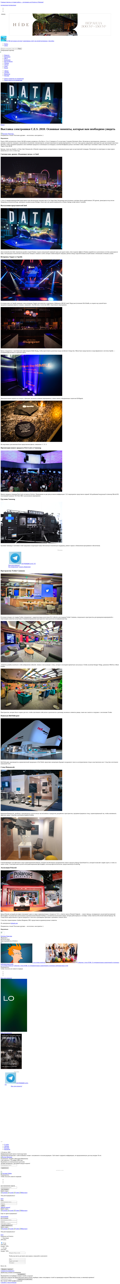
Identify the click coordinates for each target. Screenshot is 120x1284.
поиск (6, 45)
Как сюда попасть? (14, 565)
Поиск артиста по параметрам (13, 80)
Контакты (7, 1149)
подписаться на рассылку (25, 1279)
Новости (6, 55)
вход (2, 1198)
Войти (6, 44)
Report (6, 68)
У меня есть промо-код (7, 1271)
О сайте (6, 1144)
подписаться (4, 1168)
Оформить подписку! (7, 1269)
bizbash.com (14, 923)
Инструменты (8, 61)
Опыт (6, 66)
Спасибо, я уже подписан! (8, 1282)
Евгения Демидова (8, 133)
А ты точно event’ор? (39, 962)
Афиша (6, 71)
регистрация (4, 1216)
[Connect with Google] (11, 1192)
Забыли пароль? (5, 1207)
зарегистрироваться (6, 1225)
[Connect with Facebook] (4, 1192)
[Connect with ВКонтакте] (23, 1192)
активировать (21, 1274)
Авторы (6, 72)
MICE (6, 58)
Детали (6, 64)
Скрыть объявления (24, 567)
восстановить (5, 1189)
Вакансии (7, 74)
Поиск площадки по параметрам (14, 78)
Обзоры (6, 63)
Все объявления (13, 567)
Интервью (7, 56)
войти (2, 1205)
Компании (7, 60)
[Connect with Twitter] (17, 1192)
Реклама (6, 75)
